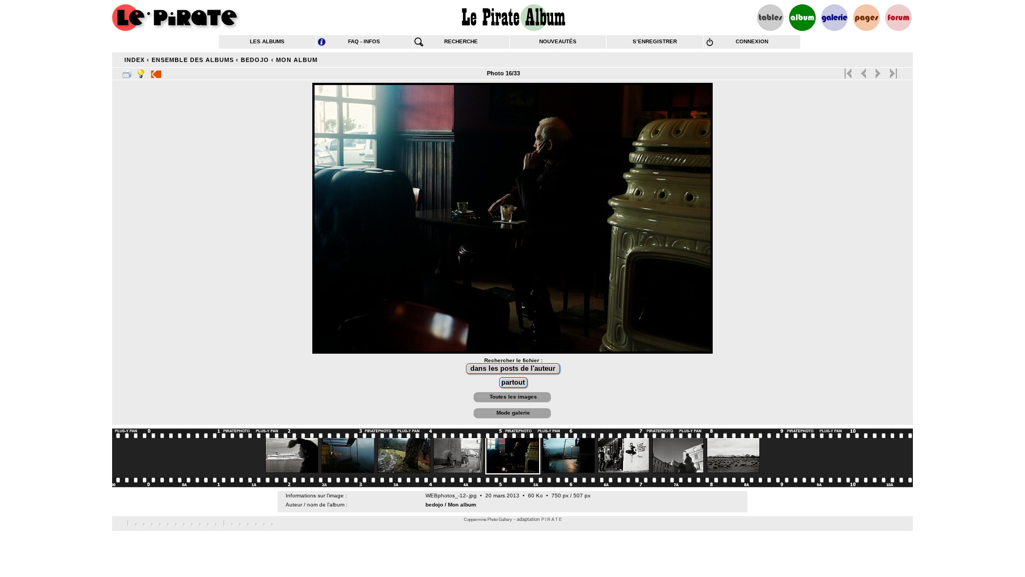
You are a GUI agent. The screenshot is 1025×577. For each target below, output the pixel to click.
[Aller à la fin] (892, 71)
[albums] (802, 17)
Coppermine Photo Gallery (488, 519)
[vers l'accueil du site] (176, 17)
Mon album (297, 60)
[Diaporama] (156, 71)
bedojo (255, 60)
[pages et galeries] (866, 17)
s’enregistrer (655, 41)
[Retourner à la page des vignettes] (127, 71)
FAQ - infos (364, 41)
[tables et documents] (770, 17)
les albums (267, 41)
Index (134, 60)
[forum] (898, 17)
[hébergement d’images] (834, 17)
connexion (752, 41)
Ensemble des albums (193, 60)
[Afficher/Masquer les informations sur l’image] (141, 71)
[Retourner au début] (849, 71)
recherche (461, 41)
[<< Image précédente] (863, 71)
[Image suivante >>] (877, 71)
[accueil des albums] (512, 17)
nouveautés (558, 41)
